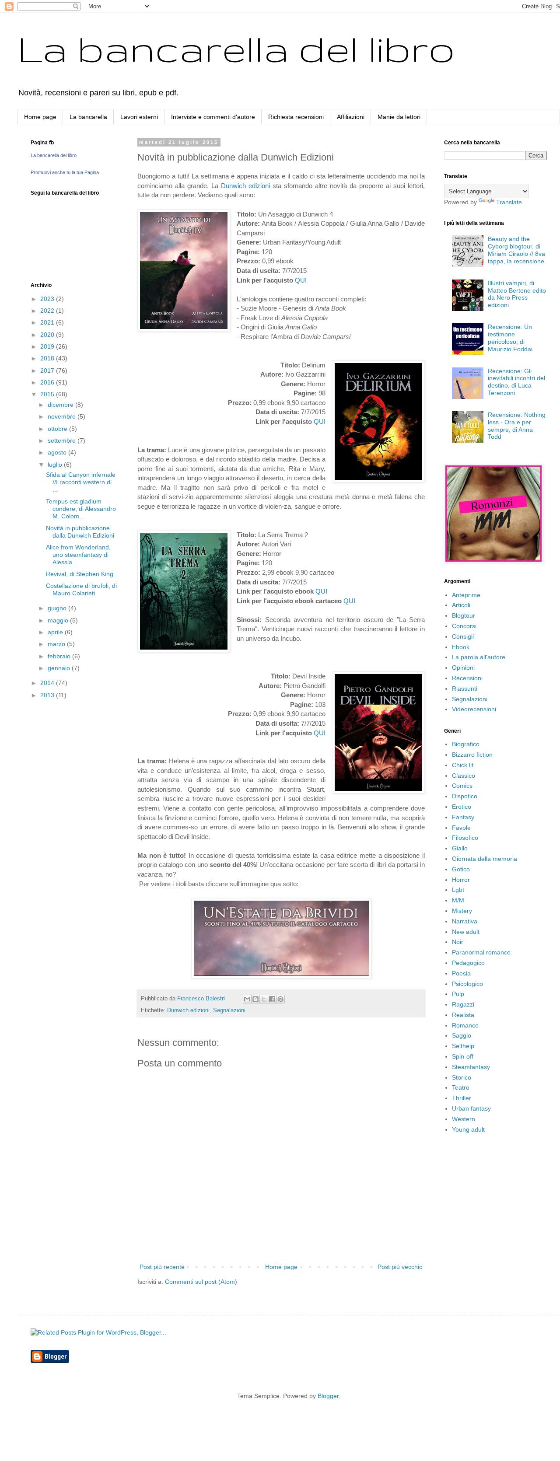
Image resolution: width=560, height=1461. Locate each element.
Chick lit (462, 765)
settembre (62, 440)
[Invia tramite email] (247, 999)
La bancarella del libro (236, 48)
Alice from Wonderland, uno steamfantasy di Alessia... (78, 555)
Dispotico (464, 796)
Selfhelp (463, 1045)
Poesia (461, 973)
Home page (40, 116)
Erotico (461, 806)
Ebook (460, 646)
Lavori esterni (139, 116)
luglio (56, 464)
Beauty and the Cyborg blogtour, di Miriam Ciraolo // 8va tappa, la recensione (516, 249)
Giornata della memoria (484, 858)
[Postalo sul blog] (255, 999)
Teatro (460, 1087)
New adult (466, 931)
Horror (461, 879)
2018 (48, 358)
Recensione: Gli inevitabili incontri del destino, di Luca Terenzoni (516, 381)
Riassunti (464, 688)
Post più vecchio (400, 1266)
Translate (509, 202)
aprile (56, 632)
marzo (57, 643)
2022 (48, 310)
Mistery (462, 910)
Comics (462, 785)
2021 (48, 322)
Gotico (461, 869)
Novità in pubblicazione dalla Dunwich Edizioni (80, 531)
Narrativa (464, 921)
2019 (48, 346)
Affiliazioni (350, 116)
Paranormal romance (481, 952)
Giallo (460, 848)
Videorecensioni (474, 709)
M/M (458, 900)
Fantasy (463, 817)
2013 (48, 695)
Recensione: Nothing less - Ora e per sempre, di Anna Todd (517, 425)
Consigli (463, 636)
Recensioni (467, 678)
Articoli (461, 604)
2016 (48, 382)
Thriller (461, 1097)
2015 (48, 394)
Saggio (461, 1035)
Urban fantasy (471, 1108)
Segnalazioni (229, 1010)
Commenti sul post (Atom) (201, 1281)
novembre (62, 416)
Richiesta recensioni (296, 116)
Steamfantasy (471, 1066)
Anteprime (466, 594)
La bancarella (88, 116)
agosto (58, 452)
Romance (465, 1025)
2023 (48, 298)
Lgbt (458, 889)
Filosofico (465, 837)
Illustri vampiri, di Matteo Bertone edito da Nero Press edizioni (517, 294)
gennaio (60, 667)
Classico (463, 775)
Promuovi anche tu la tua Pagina (65, 172)
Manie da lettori (399, 116)
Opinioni (463, 667)
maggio (59, 620)
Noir (457, 941)
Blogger (328, 1395)
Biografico (466, 744)
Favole (461, 827)
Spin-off (462, 1056)
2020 (48, 334)
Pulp (458, 993)
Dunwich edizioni (245, 185)
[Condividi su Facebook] (272, 999)
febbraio (60, 656)
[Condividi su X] (263, 999)
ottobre (58, 428)
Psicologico (467, 983)
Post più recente (162, 1266)
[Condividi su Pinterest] (280, 999)
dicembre (61, 404)
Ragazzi (463, 1004)
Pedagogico (468, 962)
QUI (301, 280)
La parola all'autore (478, 657)
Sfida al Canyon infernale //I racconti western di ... (81, 482)
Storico (461, 1077)
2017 (48, 370)
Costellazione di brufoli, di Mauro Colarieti (81, 589)
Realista (463, 1014)
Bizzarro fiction (472, 754)
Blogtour (463, 615)
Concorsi (464, 625)
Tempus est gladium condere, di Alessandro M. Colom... (81, 509)
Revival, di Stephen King (79, 573)
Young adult (468, 1129)
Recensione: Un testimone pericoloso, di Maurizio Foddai (510, 337)
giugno (58, 608)
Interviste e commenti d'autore (213, 116)
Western (463, 1118)
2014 (48, 682)
